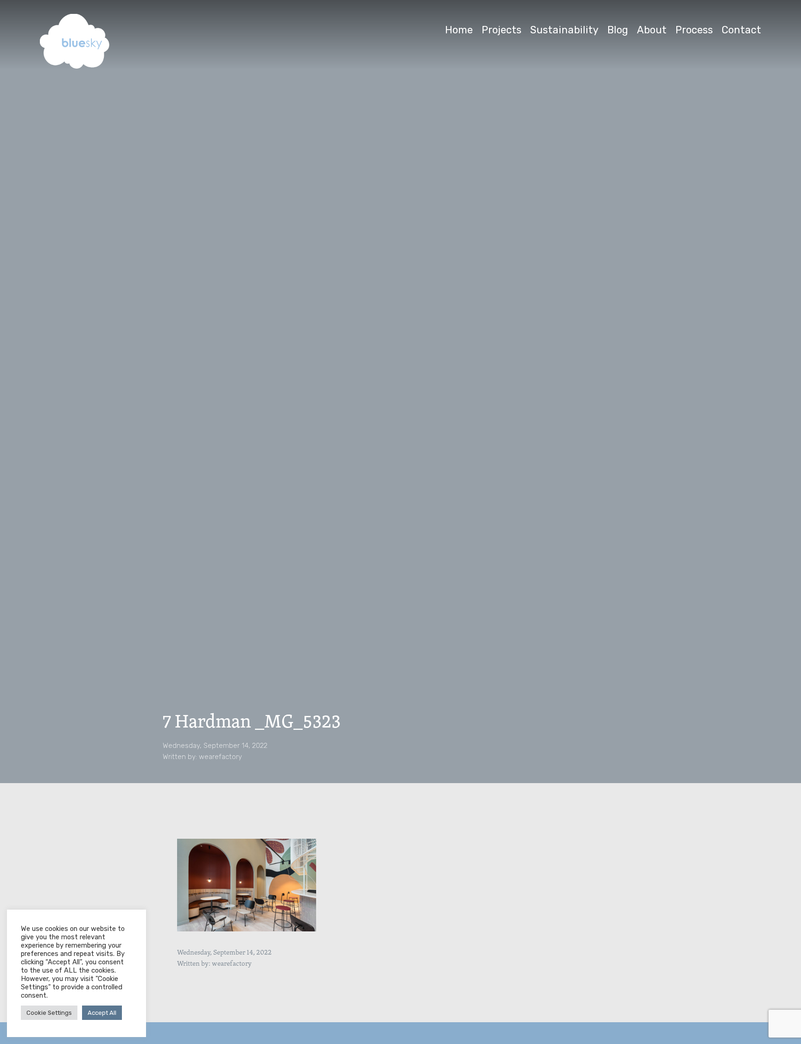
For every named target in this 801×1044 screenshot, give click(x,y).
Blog (617, 30)
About (652, 30)
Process (694, 30)
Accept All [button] (102, 1012)
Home (459, 30)
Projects (501, 30)
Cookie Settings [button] (49, 1012)
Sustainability (564, 30)
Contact (741, 30)
